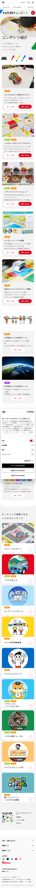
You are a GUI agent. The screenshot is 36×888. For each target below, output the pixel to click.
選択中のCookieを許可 (18, 470)
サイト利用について (15, 877)
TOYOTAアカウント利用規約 (24, 879)
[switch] (32, 445)
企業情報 (21, 881)
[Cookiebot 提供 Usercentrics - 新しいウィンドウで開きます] (26, 412)
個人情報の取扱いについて (8, 879)
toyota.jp (14, 421)
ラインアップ (6, 7)
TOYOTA (3, 2)
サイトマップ (5, 877)
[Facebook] (11, 859)
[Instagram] (20, 859)
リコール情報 (28, 881)
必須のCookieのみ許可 (18, 475)
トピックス (30, 7)
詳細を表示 (27, 460)
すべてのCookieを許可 (18, 465)
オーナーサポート (17, 7)
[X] (7, 859)
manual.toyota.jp (23, 421)
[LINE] (3, 859)
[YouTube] (16, 859)
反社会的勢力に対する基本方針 (9, 881)
